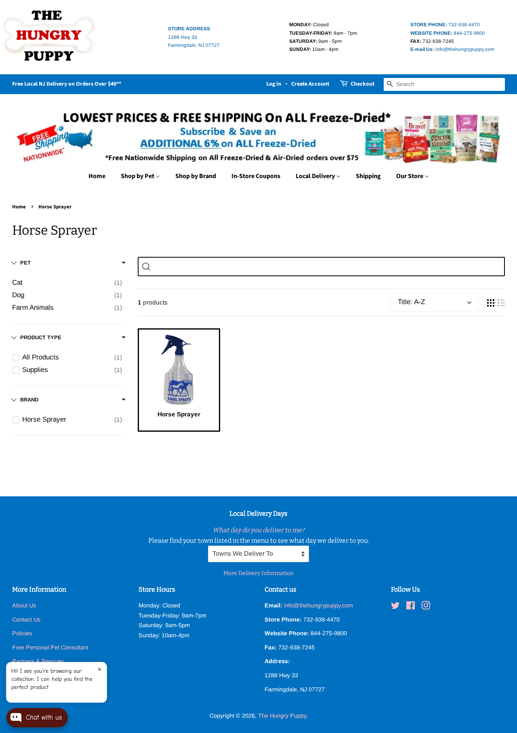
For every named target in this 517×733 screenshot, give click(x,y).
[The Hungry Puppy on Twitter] (395, 607)
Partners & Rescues (38, 661)
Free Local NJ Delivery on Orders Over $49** (66, 84)
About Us (24, 605)
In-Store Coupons (255, 176)
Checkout (362, 84)
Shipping (368, 176)
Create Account (310, 84)
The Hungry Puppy (282, 715)
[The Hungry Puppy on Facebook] (410, 607)
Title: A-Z (411, 302)
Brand (29, 400)
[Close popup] (99, 669)
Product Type (40, 337)
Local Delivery (316, 176)
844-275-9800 (447, 33)
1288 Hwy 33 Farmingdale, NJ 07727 (194, 37)
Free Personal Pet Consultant (50, 647)
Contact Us (26, 619)
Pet (25, 263)
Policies (22, 633)
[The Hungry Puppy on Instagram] (425, 607)
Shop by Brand (195, 176)
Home (96, 176)
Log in (273, 84)
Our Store (410, 176)
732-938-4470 (445, 24)
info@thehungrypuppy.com (452, 49)
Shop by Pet (138, 176)
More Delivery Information (258, 573)
